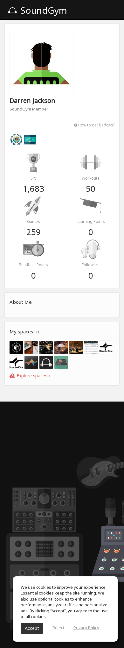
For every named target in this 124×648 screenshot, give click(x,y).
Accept (32, 628)
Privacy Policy (86, 627)
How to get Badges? (95, 124)
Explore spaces (32, 376)
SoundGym (42, 10)
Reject (58, 627)
